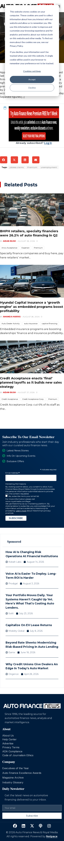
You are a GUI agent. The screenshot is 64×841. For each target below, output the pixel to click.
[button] (3, 159)
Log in (48, 143)
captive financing (49, 323)
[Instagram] (49, 826)
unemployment (49, 167)
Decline (32, 87)
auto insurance (30, 323)
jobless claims (17, 167)
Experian (26, 248)
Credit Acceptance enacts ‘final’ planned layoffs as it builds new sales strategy (31, 382)
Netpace (51, 836)
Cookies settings (32, 71)
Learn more (21, 510)
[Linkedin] (23, 826)
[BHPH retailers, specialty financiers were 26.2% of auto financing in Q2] (32, 209)
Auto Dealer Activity (11, 323)
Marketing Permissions (15, 484)
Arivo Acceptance (9, 248)
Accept (32, 79)
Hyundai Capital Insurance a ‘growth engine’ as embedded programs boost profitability (31, 307)
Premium (32, 167)
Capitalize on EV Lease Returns (29, 625)
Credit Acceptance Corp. (33, 399)
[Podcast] (40, 826)
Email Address (12, 473)
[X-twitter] (32, 826)
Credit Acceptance (10, 399)
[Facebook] (15, 826)
